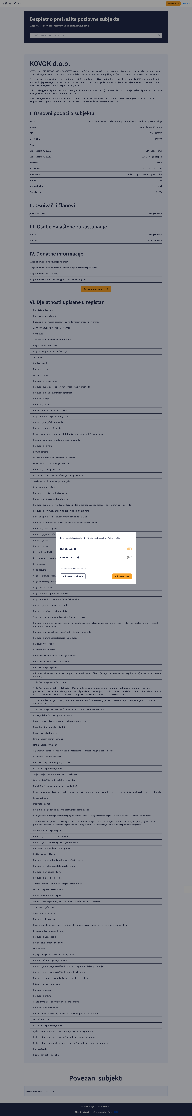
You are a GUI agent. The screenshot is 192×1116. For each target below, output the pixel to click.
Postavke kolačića (102, 1106)
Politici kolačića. (114, 538)
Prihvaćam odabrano (73, 576)
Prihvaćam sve (122, 576)
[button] (75, 549)
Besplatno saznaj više (94, 289)
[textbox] (96, 35)
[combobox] (96, 35)
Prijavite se (172, 3)
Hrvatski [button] (185, 3)
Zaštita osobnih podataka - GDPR (73, 568)
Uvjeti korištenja (87, 1106)
